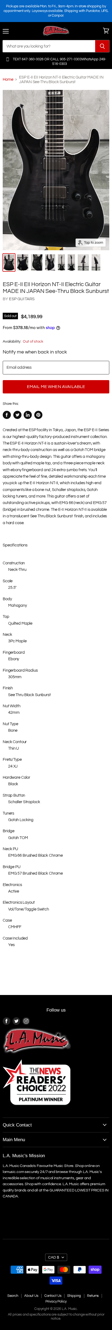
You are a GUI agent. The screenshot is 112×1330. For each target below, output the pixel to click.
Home (8, 79)
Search (12, 1296)
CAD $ (53, 1257)
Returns (93, 1296)
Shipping (74, 1296)
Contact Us (52, 1296)
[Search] (102, 46)
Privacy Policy (55, 1301)
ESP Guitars (22, 299)
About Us (31, 1296)
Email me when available (56, 386)
